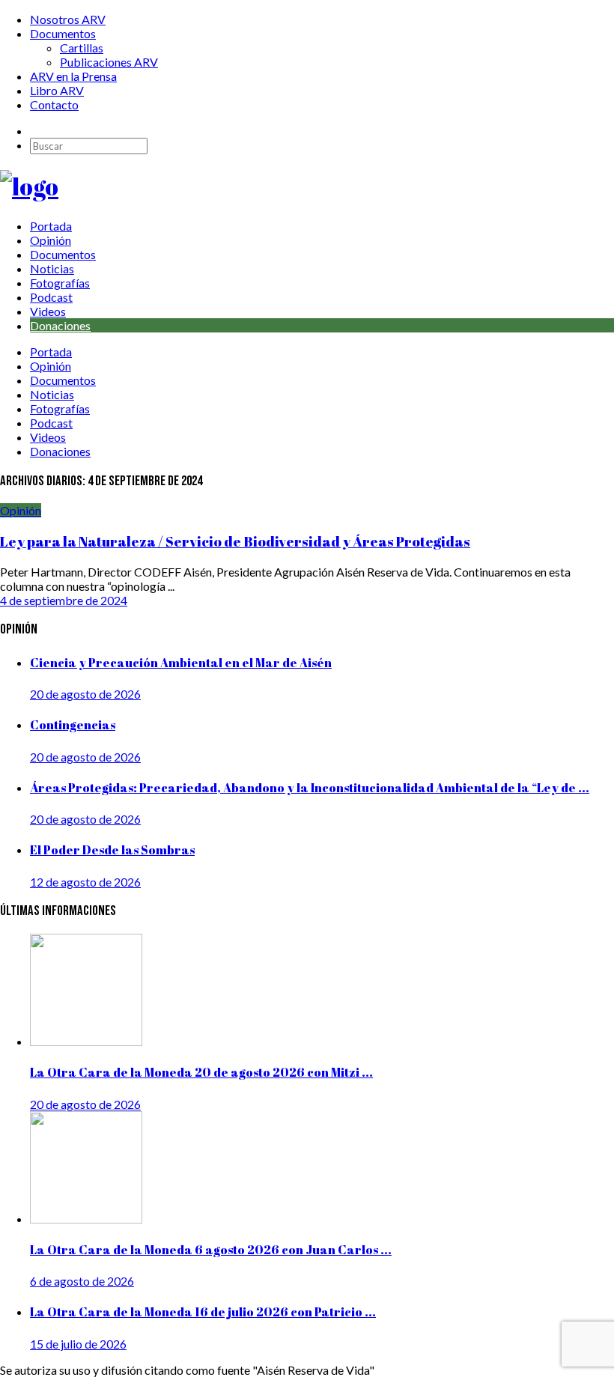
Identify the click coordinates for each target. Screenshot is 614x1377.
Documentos (63, 33)
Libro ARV (57, 90)
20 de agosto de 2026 (85, 694)
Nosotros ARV (68, 19)
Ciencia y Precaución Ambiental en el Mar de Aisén (181, 662)
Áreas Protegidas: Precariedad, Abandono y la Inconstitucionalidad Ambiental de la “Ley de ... (309, 787)
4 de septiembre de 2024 (63, 600)
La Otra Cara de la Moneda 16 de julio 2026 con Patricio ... (203, 1312)
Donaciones (60, 325)
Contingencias (72, 725)
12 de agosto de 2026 (85, 882)
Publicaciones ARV (109, 62)
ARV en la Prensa (73, 76)
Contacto (54, 104)
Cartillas (81, 47)
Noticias (52, 268)
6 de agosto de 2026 (82, 1281)
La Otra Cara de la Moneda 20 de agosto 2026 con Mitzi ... (201, 1072)
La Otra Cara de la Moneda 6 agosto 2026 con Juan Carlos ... (211, 1249)
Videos (48, 311)
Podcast (51, 297)
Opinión (50, 240)
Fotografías (60, 283)
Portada (51, 226)
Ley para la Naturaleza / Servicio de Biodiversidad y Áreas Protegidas (235, 541)
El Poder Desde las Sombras (112, 850)
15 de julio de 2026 (78, 1344)
